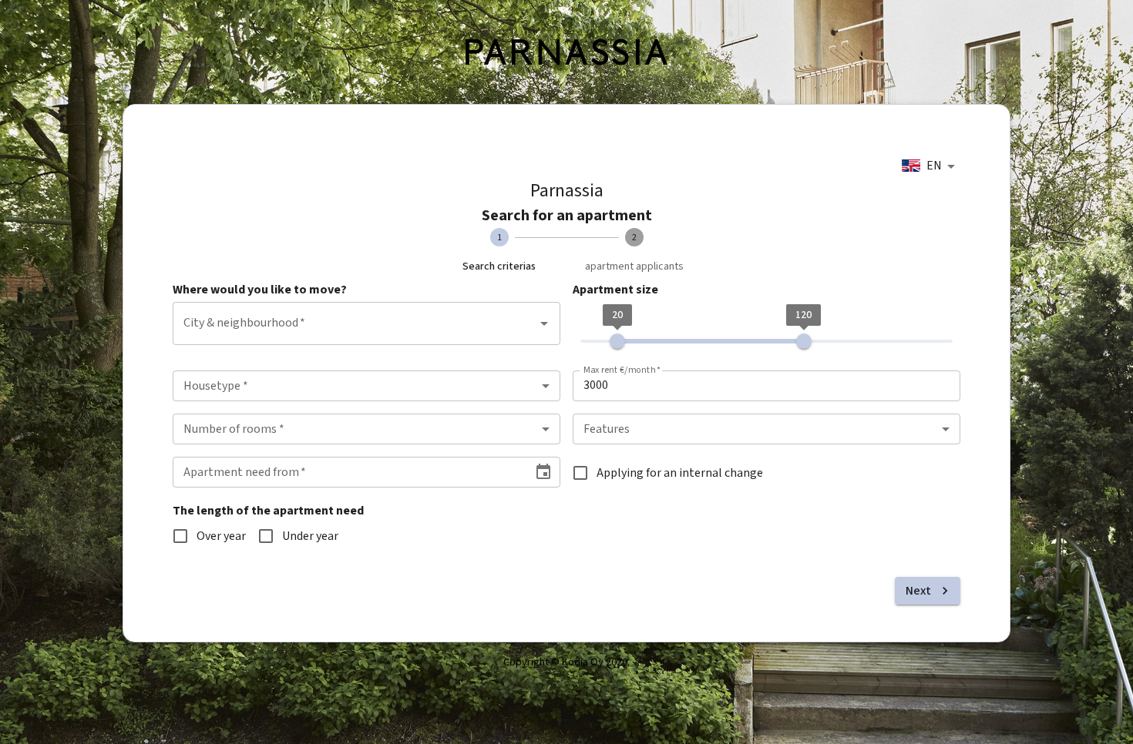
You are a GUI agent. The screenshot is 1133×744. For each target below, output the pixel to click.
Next (918, 590)
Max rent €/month (622, 370)
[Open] (544, 323)
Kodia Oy (582, 662)
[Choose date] (543, 472)
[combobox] (931, 166)
